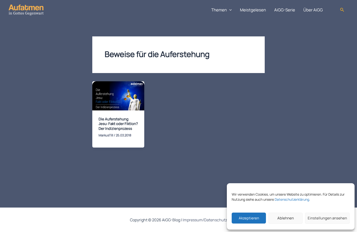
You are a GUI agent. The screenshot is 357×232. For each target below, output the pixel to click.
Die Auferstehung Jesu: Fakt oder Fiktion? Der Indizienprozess (118, 123)
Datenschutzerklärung (292, 199)
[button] (229, 10)
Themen (219, 10)
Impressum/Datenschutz (205, 220)
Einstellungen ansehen (327, 218)
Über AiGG (313, 10)
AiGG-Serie (284, 10)
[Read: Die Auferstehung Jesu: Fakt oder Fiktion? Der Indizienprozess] (118, 95)
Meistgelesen (253, 10)
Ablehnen (285, 218)
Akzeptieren (249, 218)
